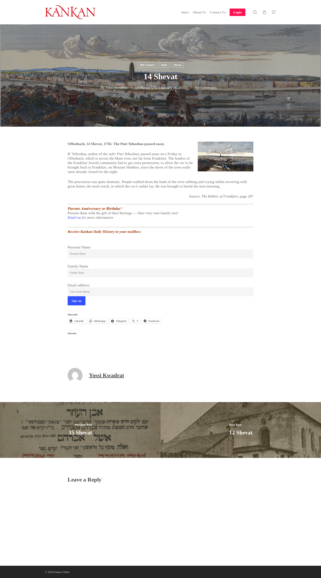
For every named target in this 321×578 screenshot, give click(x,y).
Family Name (78, 266)
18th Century (147, 65)
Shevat (177, 65)
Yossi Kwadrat (116, 88)
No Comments (206, 88)
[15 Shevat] (80, 430)
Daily (164, 65)
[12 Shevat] (240, 430)
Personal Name (79, 247)
